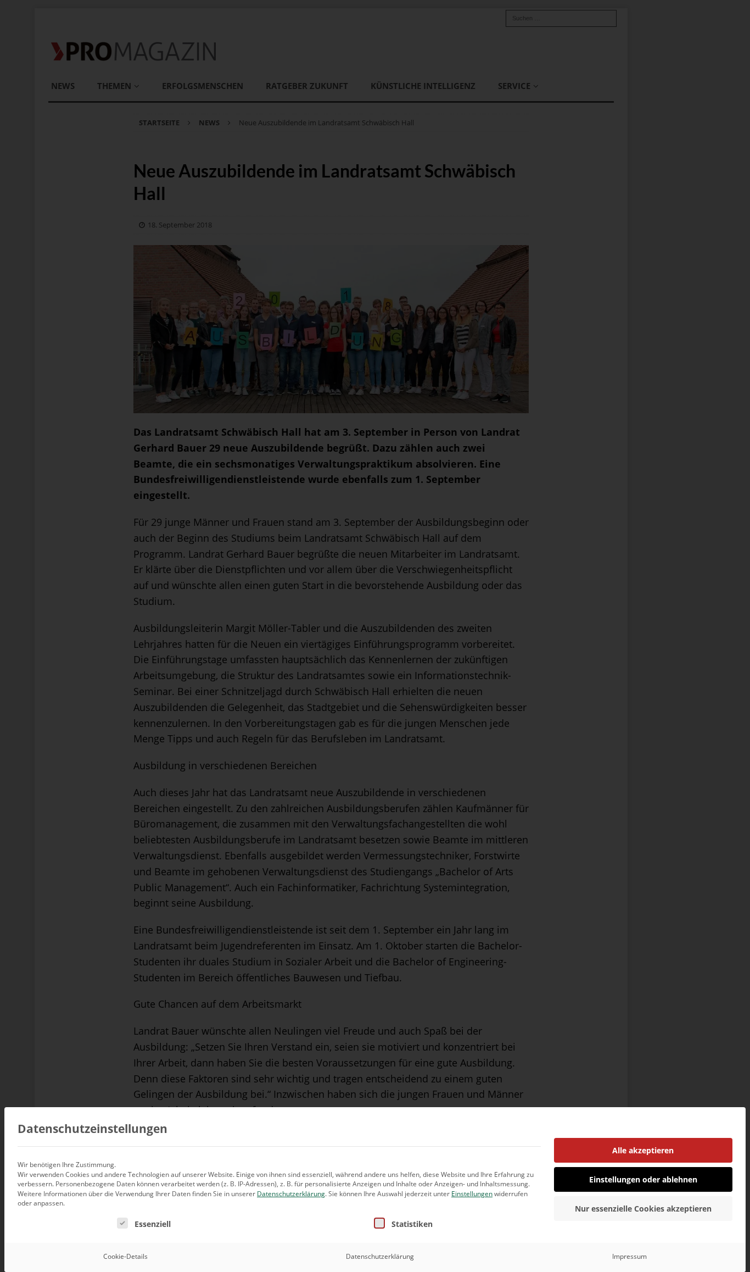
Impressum (629, 1256)
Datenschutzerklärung (291, 1193)
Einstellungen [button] (471, 1193)
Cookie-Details (125, 1256)
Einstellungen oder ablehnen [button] (643, 1179)
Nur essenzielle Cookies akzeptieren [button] (643, 1208)
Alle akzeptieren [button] (643, 1150)
